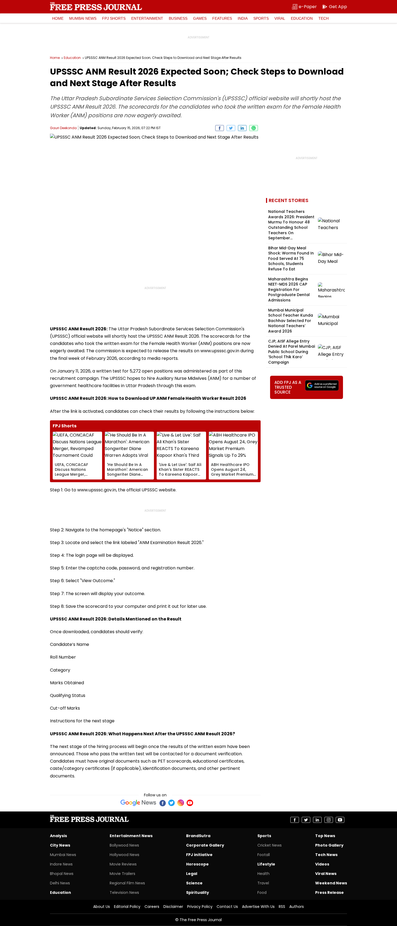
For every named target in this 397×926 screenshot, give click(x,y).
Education (302, 18)
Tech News (326, 854)
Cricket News (269, 845)
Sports (261, 18)
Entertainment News (131, 835)
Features (222, 18)
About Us (101, 906)
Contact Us (227, 906)
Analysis (58, 835)
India (243, 18)
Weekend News (331, 883)
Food (262, 892)
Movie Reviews (123, 864)
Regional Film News (127, 883)
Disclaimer (173, 906)
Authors (296, 906)
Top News (325, 835)
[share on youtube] (340, 820)
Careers (151, 906)
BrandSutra (198, 835)
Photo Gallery (329, 845)
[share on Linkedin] (242, 128)
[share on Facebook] (219, 128)
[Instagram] (180, 803)
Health (263, 873)
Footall (263, 854)
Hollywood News (124, 854)
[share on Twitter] (231, 128)
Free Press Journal (96, 6)
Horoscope (197, 864)
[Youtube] (190, 803)
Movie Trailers (122, 873)
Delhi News (60, 883)
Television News (124, 892)
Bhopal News (61, 873)
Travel (263, 883)
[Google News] (138, 803)
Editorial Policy (127, 906)
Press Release (329, 892)
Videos (322, 864)
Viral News (326, 873)
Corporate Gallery (205, 845)
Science (194, 883)
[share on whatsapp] (253, 128)
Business (178, 18)
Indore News (61, 864)
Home (57, 18)
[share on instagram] (328, 820)
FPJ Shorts (114, 18)
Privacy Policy (200, 906)
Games (200, 18)
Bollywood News (124, 845)
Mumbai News (82, 18)
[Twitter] (171, 803)
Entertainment (147, 18)
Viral (279, 18)
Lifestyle (266, 864)
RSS (282, 906)
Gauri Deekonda (63, 128)
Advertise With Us (258, 906)
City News (60, 845)
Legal (191, 873)
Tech (323, 18)
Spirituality (197, 892)
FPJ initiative (199, 854)
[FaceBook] (162, 803)
